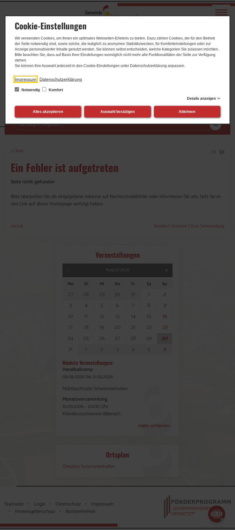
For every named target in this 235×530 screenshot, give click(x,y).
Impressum (25, 79)
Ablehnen (187, 112)
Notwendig (31, 90)
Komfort (55, 90)
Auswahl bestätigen (117, 112)
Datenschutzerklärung (60, 79)
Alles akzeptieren (48, 112)
